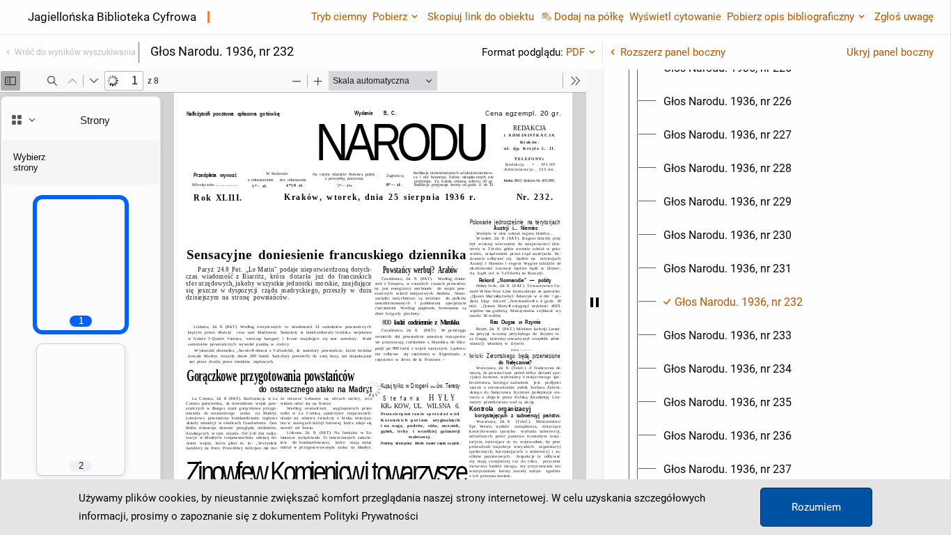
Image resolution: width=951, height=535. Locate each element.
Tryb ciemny (339, 16)
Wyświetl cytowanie (675, 16)
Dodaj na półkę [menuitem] (589, 16)
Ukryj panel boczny (890, 52)
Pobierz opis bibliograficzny (790, 16)
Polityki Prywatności (371, 516)
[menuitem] (727, 102)
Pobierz (389, 16)
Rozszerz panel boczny (672, 52)
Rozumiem (816, 507)
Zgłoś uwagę (904, 16)
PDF (575, 52)
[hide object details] (594, 302)
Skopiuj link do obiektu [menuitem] (480, 16)
